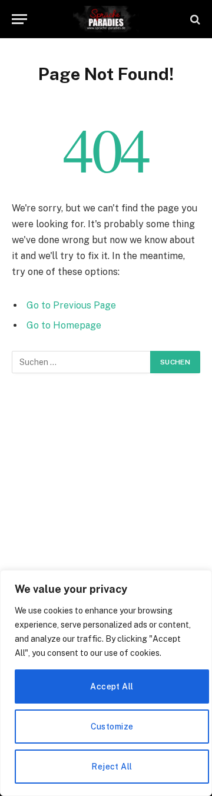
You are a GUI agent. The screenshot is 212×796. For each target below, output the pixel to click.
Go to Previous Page (71, 305)
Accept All (111, 686)
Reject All (111, 766)
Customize (112, 726)
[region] (106, 683)
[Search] (194, 19)
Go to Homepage (63, 325)
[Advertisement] (106, 504)
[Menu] (19, 19)
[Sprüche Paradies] (106, 19)
